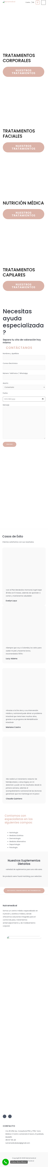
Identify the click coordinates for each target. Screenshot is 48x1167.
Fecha (6, 393)
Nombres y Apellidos (11, 353)
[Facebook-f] (10, 1116)
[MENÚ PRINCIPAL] (43, 2)
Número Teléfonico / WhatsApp (15, 373)
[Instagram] (4, 1116)
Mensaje (6, 405)
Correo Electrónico (10, 363)
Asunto (5, 383)
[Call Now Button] (5, 1162)
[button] (23, 72)
